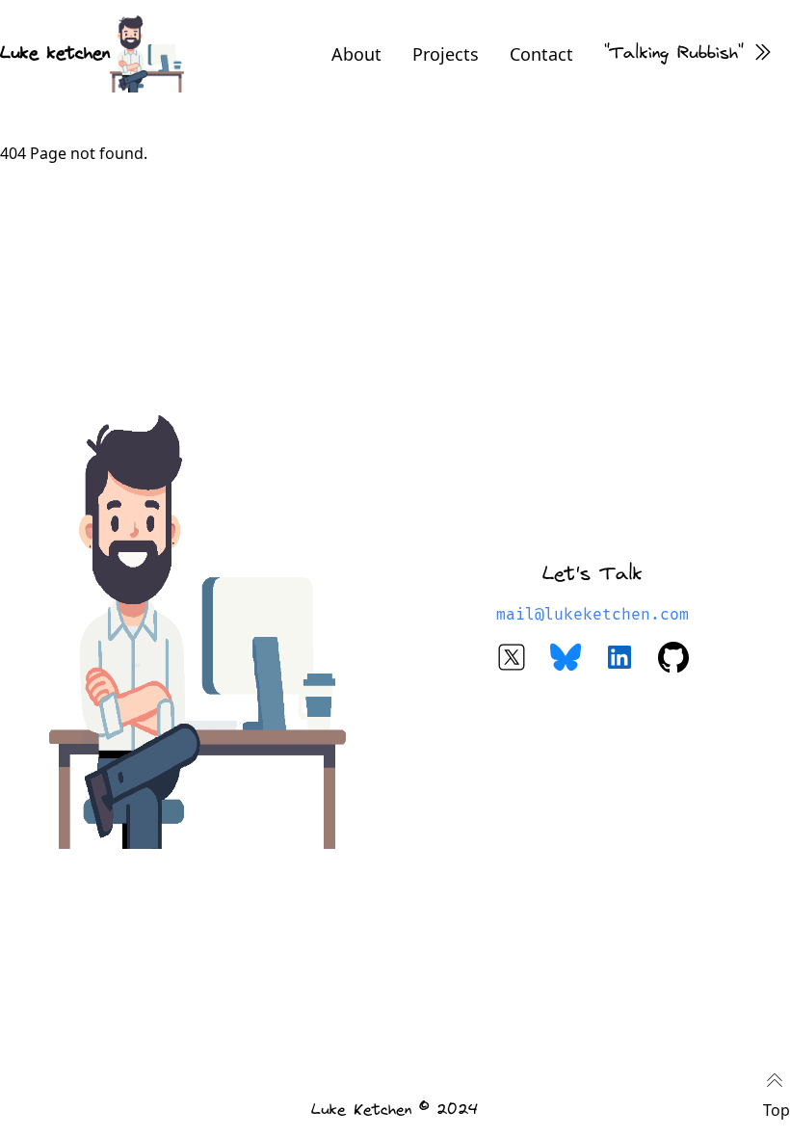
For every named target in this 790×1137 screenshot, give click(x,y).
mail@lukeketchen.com (592, 614)
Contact (541, 54)
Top (776, 1110)
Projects (445, 54)
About (356, 54)
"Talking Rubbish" (674, 53)
